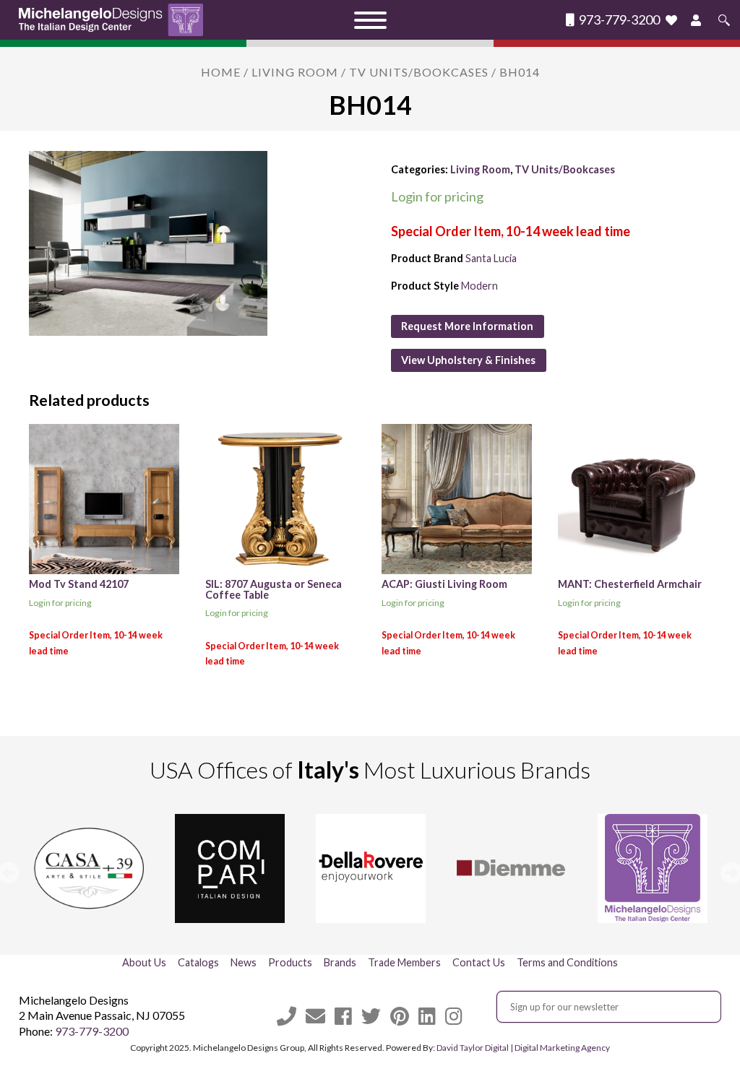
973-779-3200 (618, 19)
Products (290, 962)
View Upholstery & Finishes (468, 360)
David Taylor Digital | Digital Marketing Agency (523, 1047)
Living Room (294, 72)
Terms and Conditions (567, 962)
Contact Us (478, 962)
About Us (144, 962)
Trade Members (404, 962)
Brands (340, 962)
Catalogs (198, 962)
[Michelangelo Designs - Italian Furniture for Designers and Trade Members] (115, 20)
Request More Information (467, 326)
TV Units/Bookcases (419, 72)
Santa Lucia (491, 258)
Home (221, 72)
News (244, 962)
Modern (479, 286)
